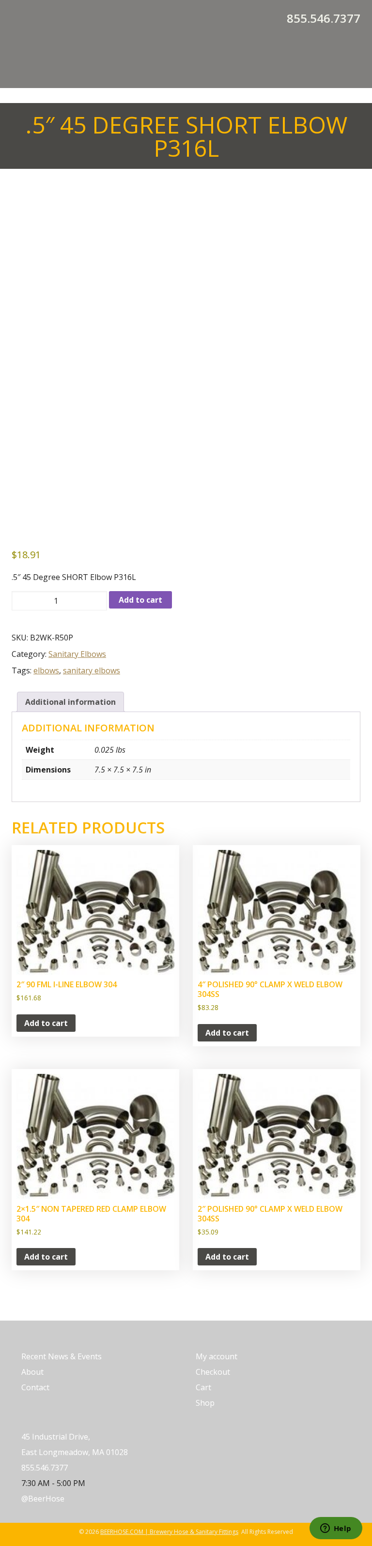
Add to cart (140, 600)
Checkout (213, 1372)
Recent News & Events (61, 1356)
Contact (35, 1387)
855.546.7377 (323, 18)
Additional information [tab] (70, 702)
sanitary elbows (91, 670)
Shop (205, 1402)
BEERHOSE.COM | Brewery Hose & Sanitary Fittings (169, 1532)
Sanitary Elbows (77, 654)
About (32, 1372)
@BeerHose (42, 1498)
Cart (203, 1387)
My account (216, 1356)
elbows (46, 670)
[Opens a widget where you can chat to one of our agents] (335, 1529)
